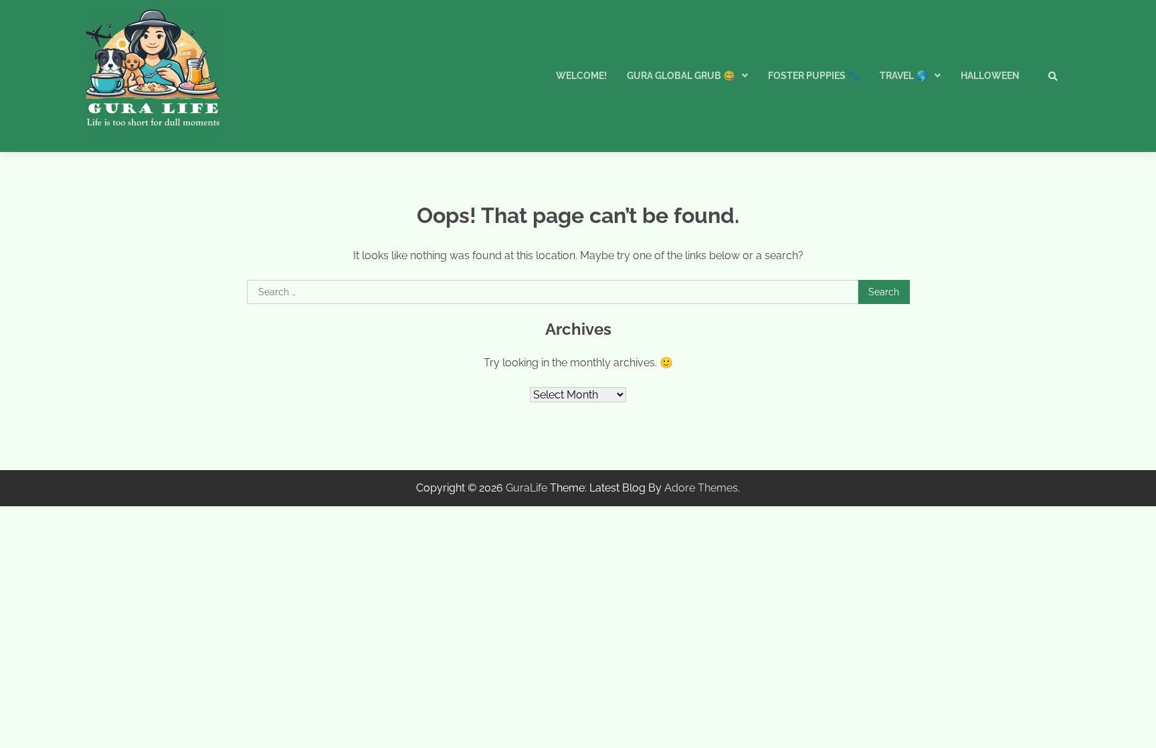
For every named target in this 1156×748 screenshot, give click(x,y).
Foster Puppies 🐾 (814, 75)
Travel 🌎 (904, 75)
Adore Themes (701, 487)
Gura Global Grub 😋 (681, 75)
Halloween (990, 75)
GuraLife (526, 487)
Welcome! (581, 75)
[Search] (1053, 76)
